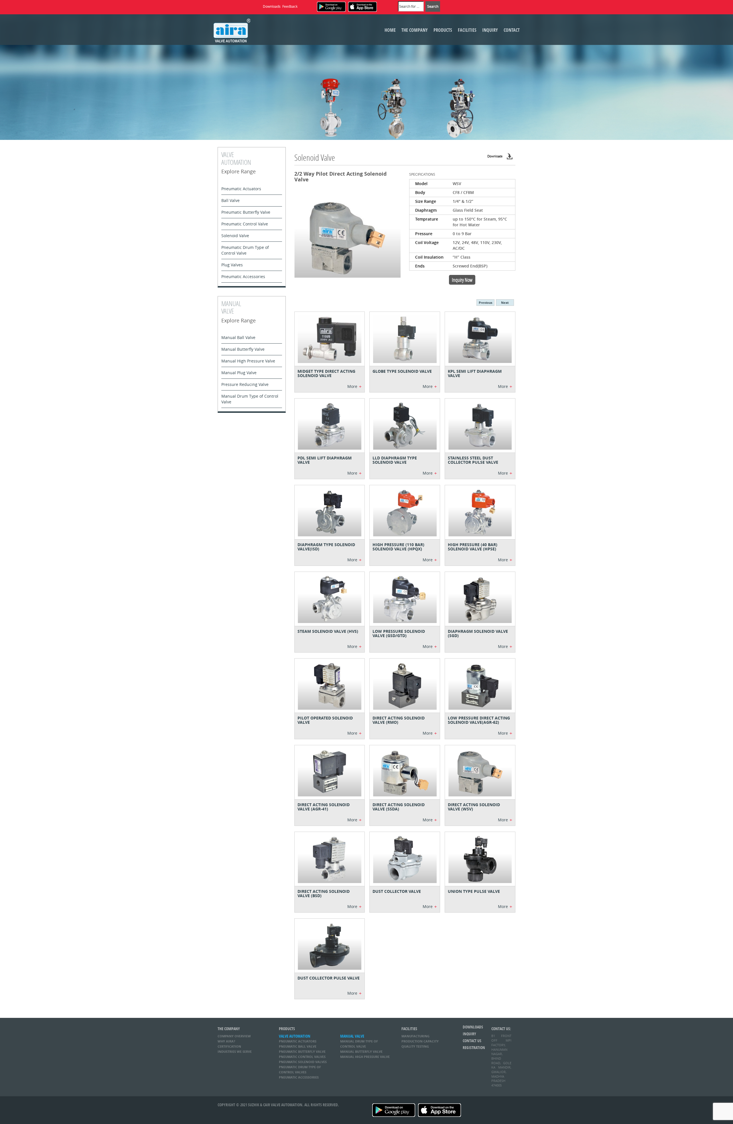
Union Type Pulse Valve (474, 891)
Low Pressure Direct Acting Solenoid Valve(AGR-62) (479, 720)
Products (443, 30)
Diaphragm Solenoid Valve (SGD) (478, 633)
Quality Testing (415, 1046)
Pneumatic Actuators (241, 188)
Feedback (289, 6)
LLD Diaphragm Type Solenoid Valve (395, 460)
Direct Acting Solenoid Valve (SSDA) (399, 807)
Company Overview (234, 1036)
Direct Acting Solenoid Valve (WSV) (474, 807)
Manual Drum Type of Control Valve (249, 399)
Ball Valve (230, 200)
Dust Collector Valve (397, 891)
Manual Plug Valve (239, 372)
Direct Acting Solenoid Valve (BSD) (323, 893)
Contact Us (472, 1040)
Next (505, 302)
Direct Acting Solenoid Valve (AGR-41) (323, 807)
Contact (512, 30)
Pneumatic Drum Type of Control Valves (300, 1069)
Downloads (272, 6)
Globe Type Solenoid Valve (402, 371)
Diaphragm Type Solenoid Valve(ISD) (326, 547)
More (354, 386)
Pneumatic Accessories (243, 276)
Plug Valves (232, 264)
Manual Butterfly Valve (243, 349)
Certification (229, 1046)
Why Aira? (226, 1041)
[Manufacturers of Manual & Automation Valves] (232, 29)
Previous (485, 302)
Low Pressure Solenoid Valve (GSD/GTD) (399, 633)
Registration (473, 1047)
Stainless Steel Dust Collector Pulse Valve (473, 460)
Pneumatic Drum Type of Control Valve (245, 250)
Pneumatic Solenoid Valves (303, 1062)
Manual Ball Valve (238, 337)
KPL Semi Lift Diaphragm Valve (475, 373)
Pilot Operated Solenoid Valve (325, 720)
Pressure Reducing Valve (245, 384)
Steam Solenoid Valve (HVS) (327, 631)
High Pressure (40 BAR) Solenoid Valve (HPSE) (472, 547)
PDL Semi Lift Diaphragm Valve (324, 460)
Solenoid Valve (235, 235)
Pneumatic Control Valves (302, 1056)
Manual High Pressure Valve (248, 361)
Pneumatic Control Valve (244, 224)
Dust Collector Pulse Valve (328, 978)
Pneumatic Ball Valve (297, 1046)
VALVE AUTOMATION (294, 1036)
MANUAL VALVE (352, 1036)
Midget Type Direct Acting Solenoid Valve (326, 373)
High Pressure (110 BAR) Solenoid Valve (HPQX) (398, 547)
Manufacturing (415, 1036)
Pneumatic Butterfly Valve (245, 212)
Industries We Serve (235, 1051)
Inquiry (490, 30)
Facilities (467, 30)
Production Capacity (420, 1041)
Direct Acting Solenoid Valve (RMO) (399, 720)
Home (390, 30)
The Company (414, 30)
